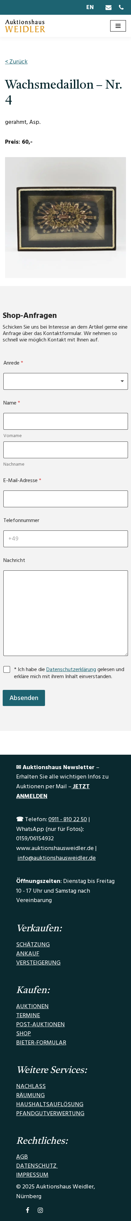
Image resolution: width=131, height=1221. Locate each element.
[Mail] (108, 7)
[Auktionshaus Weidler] (25, 25)
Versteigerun (36, 962)
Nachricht (14, 560)
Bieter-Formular (41, 1042)
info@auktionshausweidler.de (56, 858)
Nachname (14, 464)
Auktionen (32, 1006)
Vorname (12, 436)
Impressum (32, 1175)
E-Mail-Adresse (22, 480)
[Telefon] (121, 7)
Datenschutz (37, 1166)
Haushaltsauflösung (49, 1104)
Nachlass (31, 1086)
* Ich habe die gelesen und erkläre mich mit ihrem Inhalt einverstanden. (69, 673)
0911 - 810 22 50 (67, 819)
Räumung (30, 1095)
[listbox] (65, 381)
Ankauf (27, 953)
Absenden (23, 698)
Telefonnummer (21, 520)
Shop (23, 1033)
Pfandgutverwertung (50, 1113)
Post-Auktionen (40, 1024)
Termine (28, 1015)
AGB (22, 1157)
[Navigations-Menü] (118, 26)
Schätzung (33, 944)
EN (90, 7)
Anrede (13, 363)
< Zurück (16, 61)
